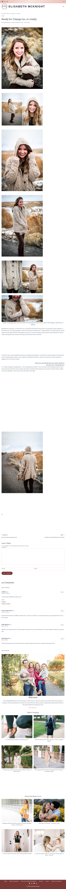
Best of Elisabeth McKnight (29, 881)
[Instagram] (7, 2)
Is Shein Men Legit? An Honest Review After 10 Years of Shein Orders (17, 770)
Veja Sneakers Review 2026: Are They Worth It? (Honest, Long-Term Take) (49, 770)
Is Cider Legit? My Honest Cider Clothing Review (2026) (17, 853)
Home (5, 881)
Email (36, 568)
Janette (4, 591)
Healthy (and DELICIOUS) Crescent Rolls (54, 536)
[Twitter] (32, 883)
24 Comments (27, 22)
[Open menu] (63, 6)
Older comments (5, 587)
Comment (4, 547)
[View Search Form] (63, 1)
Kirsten (10, 366)
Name (4, 568)
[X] (5, 2)
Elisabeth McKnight (7, 22)
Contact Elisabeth (56, 881)
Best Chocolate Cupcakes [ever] (9, 536)
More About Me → (33, 707)
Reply (62, 592)
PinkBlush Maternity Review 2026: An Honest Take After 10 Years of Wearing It (17, 824)
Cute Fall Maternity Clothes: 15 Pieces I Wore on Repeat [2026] (49, 740)
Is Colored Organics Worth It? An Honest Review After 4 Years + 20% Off (49, 854)
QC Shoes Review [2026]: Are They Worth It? (17, 739)
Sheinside (11, 322)
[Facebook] (3, 2)
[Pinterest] (37, 883)
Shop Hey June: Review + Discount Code (49, 823)
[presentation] (17, 726)
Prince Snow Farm (7, 610)
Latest (47, 881)
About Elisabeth (14, 881)
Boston (41, 881)
